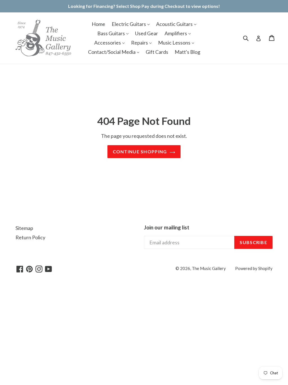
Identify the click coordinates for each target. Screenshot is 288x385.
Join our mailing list (166, 227)
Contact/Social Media (112, 52)
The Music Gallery (209, 268)
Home (98, 24)
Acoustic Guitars (175, 24)
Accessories (108, 42)
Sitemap (24, 228)
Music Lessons (174, 42)
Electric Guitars (129, 24)
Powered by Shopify (254, 268)
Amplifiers (176, 33)
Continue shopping (140, 151)
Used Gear (146, 33)
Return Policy (30, 237)
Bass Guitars (111, 33)
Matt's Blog (187, 52)
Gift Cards (157, 52)
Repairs (140, 42)
